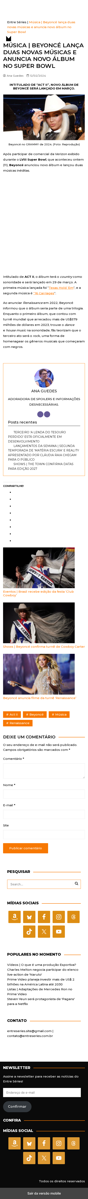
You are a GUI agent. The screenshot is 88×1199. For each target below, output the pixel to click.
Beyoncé (36, 714)
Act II (14, 714)
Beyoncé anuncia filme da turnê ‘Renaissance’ (39, 698)
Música (61, 714)
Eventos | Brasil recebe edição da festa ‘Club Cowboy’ (38, 593)
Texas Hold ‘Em (61, 288)
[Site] (40, 414)
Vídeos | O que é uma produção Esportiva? (41, 965)
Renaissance (19, 723)
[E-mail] (47, 414)
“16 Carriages (43, 293)
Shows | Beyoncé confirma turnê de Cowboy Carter (44, 647)
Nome (9, 785)
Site (6, 825)
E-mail (9, 805)
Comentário (13, 759)
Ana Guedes (15, 75)
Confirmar (17, 1106)
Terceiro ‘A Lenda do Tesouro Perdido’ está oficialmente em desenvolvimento (37, 436)
